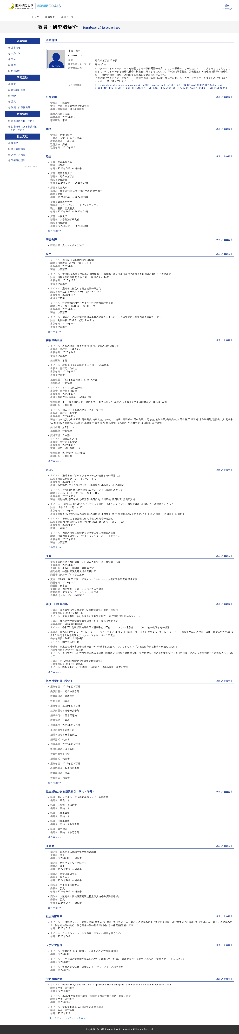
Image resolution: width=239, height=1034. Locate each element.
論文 (13, 84)
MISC (14, 95)
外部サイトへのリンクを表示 (70, 1018)
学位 (13, 59)
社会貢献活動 (18, 149)
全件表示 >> (54, 230)
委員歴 (14, 143)
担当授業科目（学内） (23, 120)
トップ (35, 17)
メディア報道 (18, 154)
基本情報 (16, 47)
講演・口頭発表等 (20, 107)
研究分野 (16, 71)
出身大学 (16, 53)
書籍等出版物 (18, 90)
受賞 (13, 101)
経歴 (13, 65)
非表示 (227, 97)
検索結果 (50, 17)
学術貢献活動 (18, 160)
